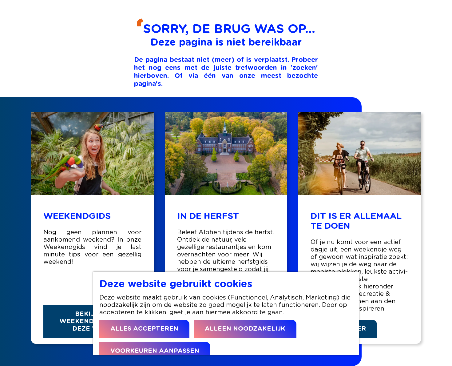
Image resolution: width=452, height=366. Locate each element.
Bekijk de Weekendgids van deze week (92, 321)
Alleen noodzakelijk (245, 329)
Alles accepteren (144, 329)
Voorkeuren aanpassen (154, 351)
